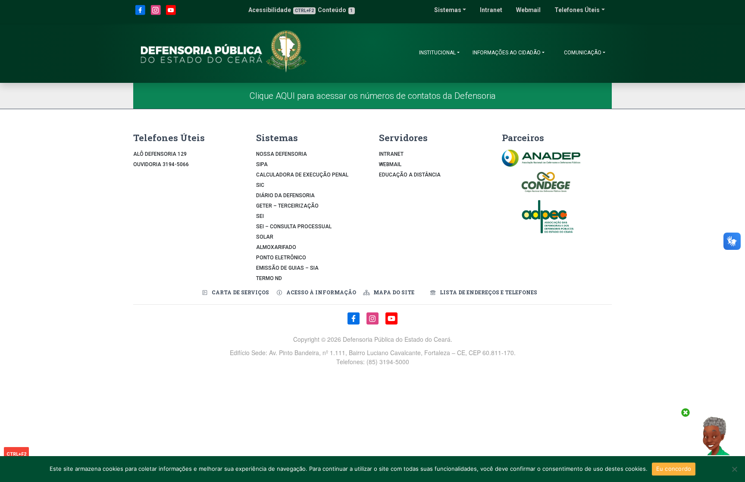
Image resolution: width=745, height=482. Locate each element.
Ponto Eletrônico (281, 258)
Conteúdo (335, 9)
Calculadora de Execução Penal (302, 175)
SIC (260, 185)
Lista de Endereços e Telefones (488, 292)
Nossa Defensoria (281, 154)
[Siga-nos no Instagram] (156, 13)
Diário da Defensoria (285, 195)
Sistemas (447, 9)
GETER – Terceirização (287, 206)
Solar (264, 237)
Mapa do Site (393, 292)
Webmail (528, 9)
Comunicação (582, 53)
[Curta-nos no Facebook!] (141, 13)
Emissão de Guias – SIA (287, 268)
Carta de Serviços (240, 292)
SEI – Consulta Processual (294, 227)
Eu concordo (674, 468)
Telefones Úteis (577, 9)
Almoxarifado (276, 247)
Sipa (262, 164)
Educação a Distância (410, 175)
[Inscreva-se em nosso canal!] (171, 13)
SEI (260, 216)
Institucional (437, 53)
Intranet (491, 9)
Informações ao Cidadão (507, 53)
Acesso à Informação (321, 292)
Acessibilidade (281, 9)
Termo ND (269, 278)
